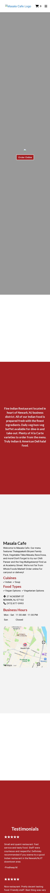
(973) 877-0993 (15, 603)
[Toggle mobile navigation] (46, 6)
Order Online (25, 157)
